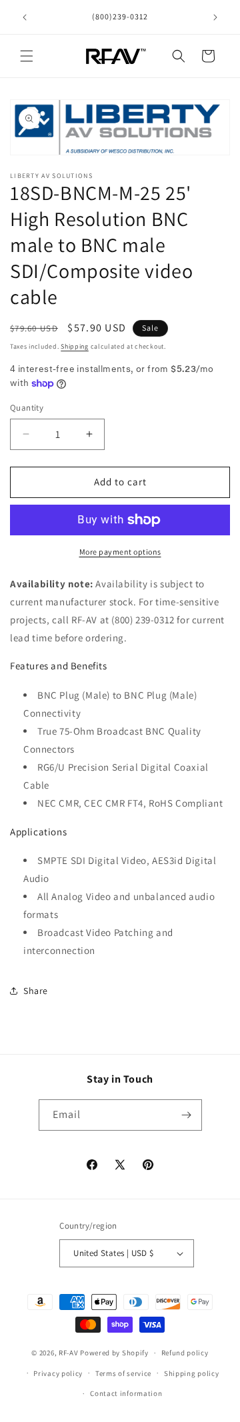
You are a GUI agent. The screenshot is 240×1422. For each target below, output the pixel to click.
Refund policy (185, 1352)
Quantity (26, 407)
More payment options (120, 552)
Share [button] (35, 991)
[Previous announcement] (24, 17)
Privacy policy (58, 1373)
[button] (26, 56)
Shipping (75, 346)
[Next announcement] (215, 17)
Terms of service (123, 1373)
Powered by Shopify (114, 1352)
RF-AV (69, 1352)
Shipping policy (191, 1373)
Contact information (126, 1393)
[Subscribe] (186, 1115)
